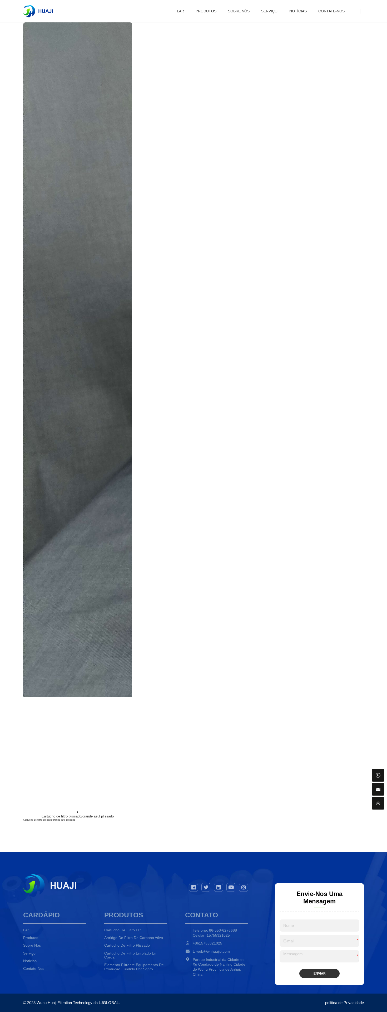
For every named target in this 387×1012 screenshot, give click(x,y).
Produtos (206, 11)
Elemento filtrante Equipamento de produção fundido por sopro (134, 967)
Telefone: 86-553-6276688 (215, 930)
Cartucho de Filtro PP (122, 930)
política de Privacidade (344, 1002)
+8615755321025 (207, 943)
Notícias (298, 11)
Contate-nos (331, 11)
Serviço (269, 11)
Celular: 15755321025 (211, 935)
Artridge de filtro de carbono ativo (133, 938)
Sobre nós (239, 11)
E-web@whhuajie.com (211, 951)
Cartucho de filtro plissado (127, 945)
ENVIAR (320, 973)
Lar (180, 11)
